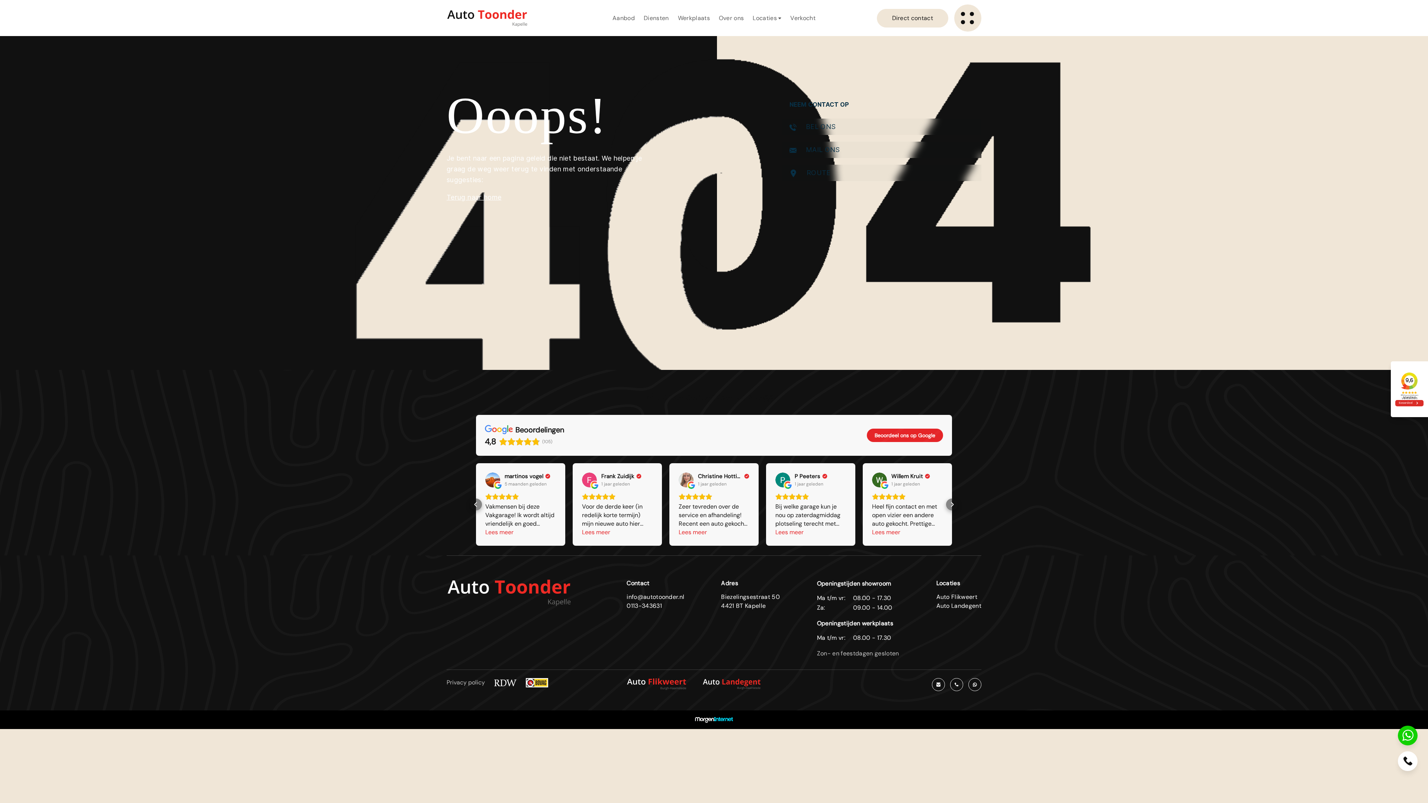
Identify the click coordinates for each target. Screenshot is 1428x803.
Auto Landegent (958, 606)
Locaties (765, 18)
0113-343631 (644, 606)
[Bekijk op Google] (492, 480)
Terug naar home (474, 197)
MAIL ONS (822, 150)
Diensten (656, 18)
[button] (476, 504)
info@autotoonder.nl (655, 597)
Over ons (731, 18)
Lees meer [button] (499, 532)
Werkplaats (694, 18)
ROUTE (818, 173)
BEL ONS (820, 126)
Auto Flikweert (956, 597)
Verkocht (803, 18)
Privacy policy (466, 682)
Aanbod (623, 18)
